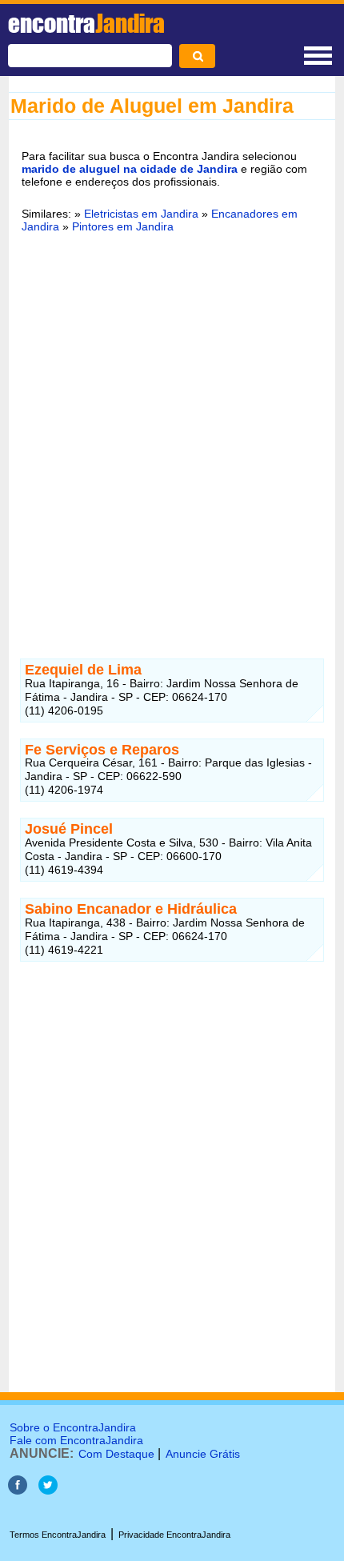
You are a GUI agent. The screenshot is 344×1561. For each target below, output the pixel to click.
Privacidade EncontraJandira (174, 1534)
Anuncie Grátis (203, 1453)
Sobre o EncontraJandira (73, 1427)
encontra (86, 23)
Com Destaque (116, 1453)
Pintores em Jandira (123, 226)
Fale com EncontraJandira (76, 1440)
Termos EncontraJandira (58, 1534)
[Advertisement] (172, 429)
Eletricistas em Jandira (141, 213)
